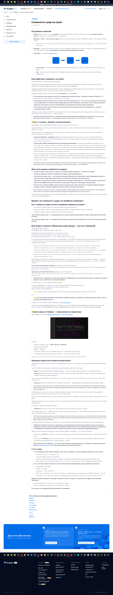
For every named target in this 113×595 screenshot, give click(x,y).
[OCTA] (55, 2)
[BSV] (15, 2)
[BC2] (25, 2)
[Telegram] (90, 592)
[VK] (106, 592)
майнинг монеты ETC (54, 314)
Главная (6, 12)
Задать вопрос (14, 41)
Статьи (10, 12)
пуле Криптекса (68, 314)
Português (32, 505)
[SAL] (101, 2)
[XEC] (28, 2)
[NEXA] (91, 2)
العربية (31, 512)
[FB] (18, 2)
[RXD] (61, 2)
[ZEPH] (108, 2)
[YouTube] (99, 592)
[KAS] (41, 2)
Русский (32, 507)
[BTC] (8, 2)
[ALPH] (65, 2)
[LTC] (35, 2)
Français (32, 503)
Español (31, 500)
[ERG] (85, 2)
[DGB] (31, 2)
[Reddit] (103, 592)
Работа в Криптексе (62, 8)
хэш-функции (52, 53)
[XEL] (78, 2)
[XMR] (105, 2)
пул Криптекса (65, 302)
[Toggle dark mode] (108, 9)
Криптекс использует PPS (46, 445)
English (31, 498)
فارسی (31, 514)
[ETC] (48, 2)
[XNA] (95, 2)
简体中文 (31, 517)
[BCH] (11, 2)
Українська (33, 510)
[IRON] (75, 2)
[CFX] (88, 2)
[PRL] (5, 2)
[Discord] (101, 592)
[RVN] (81, 2)
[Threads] (108, 592)
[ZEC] (45, 2)
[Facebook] (92, 592)
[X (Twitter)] (96, 592)
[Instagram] (94, 592)
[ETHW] (51, 2)
